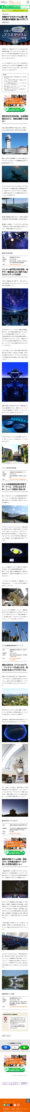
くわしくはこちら (24, 7)
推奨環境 (13, 1108)
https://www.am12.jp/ (15, 264)
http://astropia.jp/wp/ (15, 833)
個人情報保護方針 (6, 1108)
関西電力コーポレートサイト (22, 1108)
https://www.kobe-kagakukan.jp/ (18, 479)
